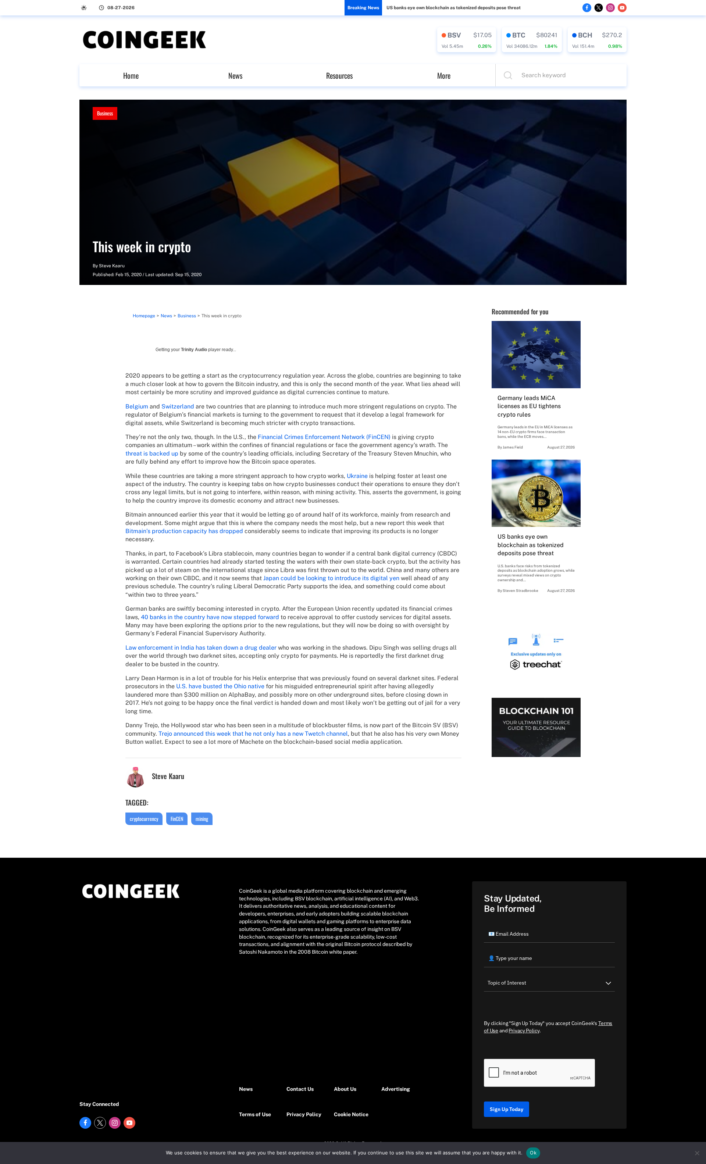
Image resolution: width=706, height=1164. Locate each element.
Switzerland (177, 406)
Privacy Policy (303, 1114)
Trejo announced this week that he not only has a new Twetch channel (253, 733)
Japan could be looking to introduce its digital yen (331, 578)
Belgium (136, 406)
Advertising (395, 1089)
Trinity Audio (194, 349)
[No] (696, 1153)
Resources (339, 75)
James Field (513, 447)
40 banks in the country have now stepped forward (210, 617)
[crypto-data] (466, 39)
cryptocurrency (144, 818)
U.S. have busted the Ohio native (220, 686)
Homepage (144, 315)
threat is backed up (151, 453)
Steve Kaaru (112, 265)
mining (202, 818)
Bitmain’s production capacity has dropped (184, 531)
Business (105, 113)
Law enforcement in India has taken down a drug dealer (201, 647)
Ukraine (357, 475)
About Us (345, 1089)
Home (131, 75)
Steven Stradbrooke (520, 590)
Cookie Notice (351, 1114)
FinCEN (177, 818)
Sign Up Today (506, 1109)
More (443, 75)
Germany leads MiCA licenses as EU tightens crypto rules (529, 406)
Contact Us (300, 1089)
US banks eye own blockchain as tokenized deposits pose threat (453, 7)
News (235, 75)
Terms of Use (255, 1114)
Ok (533, 1153)
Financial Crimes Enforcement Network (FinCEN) (324, 436)
